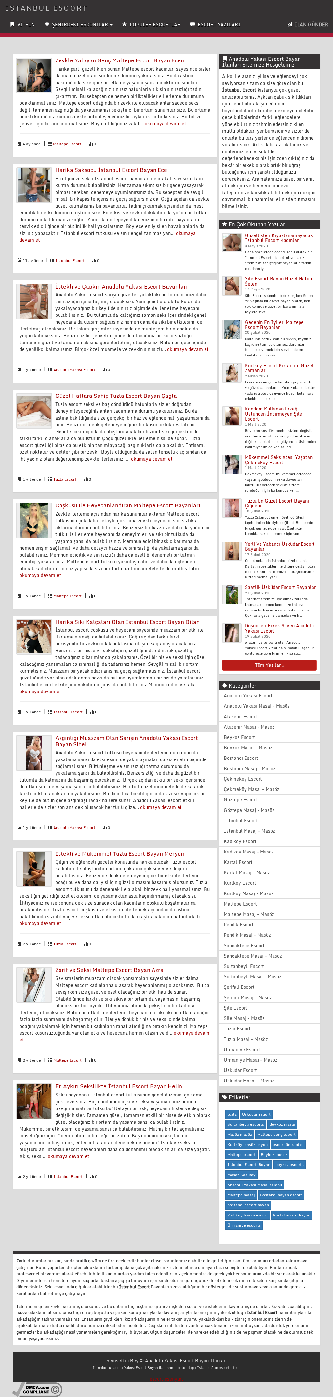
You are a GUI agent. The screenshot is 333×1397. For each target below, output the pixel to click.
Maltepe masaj (241, 1195)
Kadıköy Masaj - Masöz (249, 851)
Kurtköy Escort (240, 883)
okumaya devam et (165, 123)
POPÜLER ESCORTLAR (154, 24)
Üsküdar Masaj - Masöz (249, 1080)
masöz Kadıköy (241, 1175)
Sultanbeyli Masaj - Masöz (252, 976)
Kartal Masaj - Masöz (247, 872)
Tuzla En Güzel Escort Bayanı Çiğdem (277, 503)
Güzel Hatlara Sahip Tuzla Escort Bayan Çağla (116, 395)
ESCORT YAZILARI (218, 24)
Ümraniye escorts (244, 1225)
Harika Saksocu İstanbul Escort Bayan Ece (111, 170)
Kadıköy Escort (240, 841)
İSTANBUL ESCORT (46, 8)
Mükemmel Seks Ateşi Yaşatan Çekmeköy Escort (279, 459)
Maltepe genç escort (276, 1134)
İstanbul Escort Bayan (248, 1165)
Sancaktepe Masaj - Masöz (253, 956)
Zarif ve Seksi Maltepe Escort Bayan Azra (109, 969)
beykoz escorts (289, 1165)
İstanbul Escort (70, 260)
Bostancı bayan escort (281, 1195)
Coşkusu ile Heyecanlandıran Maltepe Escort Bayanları (127, 505)
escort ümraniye (288, 1144)
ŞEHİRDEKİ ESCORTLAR (80, 24)
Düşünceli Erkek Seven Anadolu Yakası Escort (279, 628)
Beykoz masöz (274, 1154)
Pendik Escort (239, 924)
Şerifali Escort (239, 987)
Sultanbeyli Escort (244, 966)
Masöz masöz (239, 1134)
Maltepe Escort (67, 144)
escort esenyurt (166, 1379)
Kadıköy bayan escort (247, 1215)
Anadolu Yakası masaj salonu (254, 1185)
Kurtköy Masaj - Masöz (248, 893)
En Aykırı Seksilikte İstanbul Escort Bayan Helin (118, 1086)
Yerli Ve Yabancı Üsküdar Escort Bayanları (280, 546)
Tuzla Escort (64, 479)
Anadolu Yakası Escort (74, 370)
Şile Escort (235, 1008)
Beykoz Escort (239, 737)
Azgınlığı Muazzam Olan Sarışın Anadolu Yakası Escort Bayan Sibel (126, 740)
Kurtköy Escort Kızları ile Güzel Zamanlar (279, 368)
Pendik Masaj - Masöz (247, 935)
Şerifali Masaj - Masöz (248, 997)
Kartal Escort (238, 862)
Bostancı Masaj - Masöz (249, 768)
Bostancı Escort (241, 758)
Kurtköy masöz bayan (247, 1144)
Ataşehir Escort (240, 716)
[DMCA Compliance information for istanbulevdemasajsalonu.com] (37, 1389)
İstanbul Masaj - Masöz (249, 831)
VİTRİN (25, 24)
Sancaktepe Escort (244, 945)
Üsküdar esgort (256, 1114)
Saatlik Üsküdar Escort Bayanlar (280, 587)
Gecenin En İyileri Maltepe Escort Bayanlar (274, 324)
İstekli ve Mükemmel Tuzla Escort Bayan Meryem (120, 853)
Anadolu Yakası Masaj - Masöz (257, 706)
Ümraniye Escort (242, 1049)
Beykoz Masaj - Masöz (248, 747)
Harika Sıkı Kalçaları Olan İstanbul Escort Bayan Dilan (127, 621)
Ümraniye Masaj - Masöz (250, 1060)
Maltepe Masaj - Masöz (249, 914)
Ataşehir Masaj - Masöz (249, 727)
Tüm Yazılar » (269, 665)
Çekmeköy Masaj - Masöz (251, 789)
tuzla (232, 1114)
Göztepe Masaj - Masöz (249, 810)
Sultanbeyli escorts (245, 1124)
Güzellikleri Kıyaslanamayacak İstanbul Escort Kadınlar (279, 238)
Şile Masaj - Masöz (244, 1018)
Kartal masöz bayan (291, 1215)
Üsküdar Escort (240, 1070)
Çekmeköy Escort (243, 779)
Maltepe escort (241, 1154)
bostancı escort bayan (248, 1205)
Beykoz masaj (282, 1124)
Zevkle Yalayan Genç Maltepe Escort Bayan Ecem (120, 60)
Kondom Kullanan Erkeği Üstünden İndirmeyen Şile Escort (273, 414)
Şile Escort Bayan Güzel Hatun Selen (278, 281)
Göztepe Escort (240, 799)
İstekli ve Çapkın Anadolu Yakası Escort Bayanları (121, 286)
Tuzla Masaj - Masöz (246, 1039)
